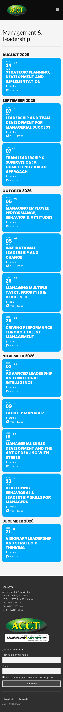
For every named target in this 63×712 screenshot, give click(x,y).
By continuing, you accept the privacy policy (29, 677)
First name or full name (15, 654)
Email (5, 666)
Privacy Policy (8, 699)
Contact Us (23, 699)
